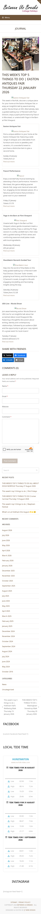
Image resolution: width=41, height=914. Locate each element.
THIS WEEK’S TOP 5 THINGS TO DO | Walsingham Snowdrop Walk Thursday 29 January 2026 (29, 707)
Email (5, 396)
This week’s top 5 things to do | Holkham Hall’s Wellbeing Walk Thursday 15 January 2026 (10, 707)
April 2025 (6, 611)
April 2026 (6, 550)
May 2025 (6, 606)
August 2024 (7, 651)
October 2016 (7, 671)
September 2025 (8, 586)
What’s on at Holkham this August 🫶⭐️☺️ (19, 512)
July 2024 (5, 656)
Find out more (9, 161)
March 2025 (6, 616)
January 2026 (7, 565)
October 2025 (7, 581)
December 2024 (8, 631)
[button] (6, 17)
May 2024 (6, 666)
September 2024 (8, 646)
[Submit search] (37, 470)
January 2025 (7, 626)
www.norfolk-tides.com (20, 762)
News (4, 684)
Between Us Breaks (25, 905)
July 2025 (5, 596)
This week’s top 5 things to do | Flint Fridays (19, 491)
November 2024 (8, 636)
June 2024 (6, 661)
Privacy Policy (24, 902)
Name (5, 386)
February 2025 (7, 621)
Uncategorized (8, 689)
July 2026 (5, 535)
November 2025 (8, 576)
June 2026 (6, 540)
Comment (6, 417)
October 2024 (7, 641)
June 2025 (6, 601)
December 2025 (8, 570)
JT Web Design (29, 910)
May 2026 (6, 545)
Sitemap (14, 902)
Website (5, 406)
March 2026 (6, 555)
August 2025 (7, 591)
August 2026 (7, 530)
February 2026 (7, 560)
